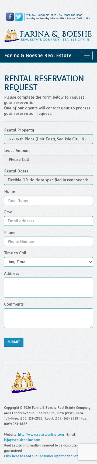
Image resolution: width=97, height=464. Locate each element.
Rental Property (19, 130)
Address (11, 273)
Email (9, 212)
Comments (14, 304)
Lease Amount (17, 150)
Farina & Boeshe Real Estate (37, 55)
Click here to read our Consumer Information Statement (47, 456)
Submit (14, 342)
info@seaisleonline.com (22, 440)
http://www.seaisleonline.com (41, 435)
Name (9, 191)
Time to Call (15, 253)
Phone (9, 232)
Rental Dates (16, 171)
